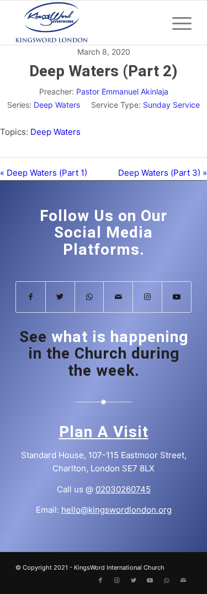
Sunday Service (171, 104)
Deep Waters (57, 104)
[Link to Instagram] (147, 297)
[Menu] (176, 23)
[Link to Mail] (118, 297)
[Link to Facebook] (30, 297)
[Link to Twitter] (60, 297)
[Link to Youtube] (176, 297)
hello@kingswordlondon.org (116, 509)
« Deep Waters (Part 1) (43, 172)
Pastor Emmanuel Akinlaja (122, 91)
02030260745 (123, 489)
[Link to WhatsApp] (89, 297)
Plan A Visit (103, 432)
